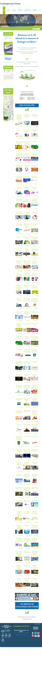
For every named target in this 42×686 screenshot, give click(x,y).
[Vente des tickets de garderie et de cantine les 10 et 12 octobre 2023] (8, 48)
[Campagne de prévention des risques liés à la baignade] (34, 545)
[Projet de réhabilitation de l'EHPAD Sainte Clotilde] (19, 330)
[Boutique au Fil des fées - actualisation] (19, 379)
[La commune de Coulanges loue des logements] (26, 123)
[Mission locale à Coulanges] (34, 192)
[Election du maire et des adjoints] (26, 379)
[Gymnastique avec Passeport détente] (19, 170)
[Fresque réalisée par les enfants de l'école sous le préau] (34, 532)
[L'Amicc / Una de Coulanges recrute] (19, 230)
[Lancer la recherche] (41, 29)
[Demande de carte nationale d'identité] (26, 559)
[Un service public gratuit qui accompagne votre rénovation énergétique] (19, 519)
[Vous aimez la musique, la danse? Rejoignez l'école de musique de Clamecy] (34, 392)
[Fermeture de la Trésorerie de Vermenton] (19, 468)
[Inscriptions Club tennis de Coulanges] (34, 317)
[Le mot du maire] (19, 355)
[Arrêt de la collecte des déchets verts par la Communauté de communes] (19, 443)
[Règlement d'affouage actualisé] (19, 343)
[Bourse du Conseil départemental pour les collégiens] (26, 481)
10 (4, 76)
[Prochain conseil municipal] (26, 170)
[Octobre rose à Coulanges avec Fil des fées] (26, 159)
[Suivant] (12, 47)
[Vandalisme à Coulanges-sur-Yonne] (19, 305)
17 (4, 77)
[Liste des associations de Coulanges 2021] (34, 267)
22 (11, 77)
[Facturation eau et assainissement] (19, 481)
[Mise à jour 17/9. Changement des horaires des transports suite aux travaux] (34, 418)
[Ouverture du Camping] (34, 379)
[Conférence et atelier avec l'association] (26, 267)
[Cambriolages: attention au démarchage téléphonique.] (19, 532)
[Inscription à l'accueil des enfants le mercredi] (26, 192)
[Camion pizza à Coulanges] (19, 585)
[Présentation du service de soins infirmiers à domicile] (34, 519)
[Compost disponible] (26, 430)
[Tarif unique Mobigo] (26, 443)
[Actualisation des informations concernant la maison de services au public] (19, 545)
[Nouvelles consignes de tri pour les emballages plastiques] (26, 585)
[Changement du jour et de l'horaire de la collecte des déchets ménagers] (26, 392)
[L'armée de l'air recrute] (19, 430)
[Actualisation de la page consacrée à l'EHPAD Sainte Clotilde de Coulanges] (19, 559)
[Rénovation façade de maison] (34, 135)
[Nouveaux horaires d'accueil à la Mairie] (26, 368)
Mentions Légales (37, 621)
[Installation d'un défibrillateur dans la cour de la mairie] (26, 279)
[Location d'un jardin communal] (34, 230)
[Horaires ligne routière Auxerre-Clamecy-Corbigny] (26, 519)
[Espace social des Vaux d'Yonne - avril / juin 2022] (34, 254)
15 (11, 76)
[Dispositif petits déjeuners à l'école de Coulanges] (34, 279)
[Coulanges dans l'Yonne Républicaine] (19, 217)
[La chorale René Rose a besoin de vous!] (19, 180)
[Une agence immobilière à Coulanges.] (26, 343)
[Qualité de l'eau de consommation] (19, 317)
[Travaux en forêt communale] (34, 585)
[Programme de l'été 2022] (19, 242)
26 (7, 78)
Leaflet (4, 120)
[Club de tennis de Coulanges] (34, 170)
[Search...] (12, 111)
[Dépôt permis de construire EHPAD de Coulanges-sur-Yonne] (26, 230)
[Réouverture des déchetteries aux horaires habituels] (26, 355)
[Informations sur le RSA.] (26, 572)
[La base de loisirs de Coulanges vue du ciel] (26, 292)
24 (4, 78)
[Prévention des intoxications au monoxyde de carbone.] (19, 572)
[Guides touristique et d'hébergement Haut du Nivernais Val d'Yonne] (19, 368)
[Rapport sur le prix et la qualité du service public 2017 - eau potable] (26, 456)
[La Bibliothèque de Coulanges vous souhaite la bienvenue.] (34, 481)
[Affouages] (34, 147)
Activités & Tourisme (35, 10)
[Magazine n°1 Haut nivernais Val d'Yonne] (34, 494)
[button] (12, 96)
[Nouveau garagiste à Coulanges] (34, 468)
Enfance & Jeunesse (20, 10)
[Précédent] (4, 47)
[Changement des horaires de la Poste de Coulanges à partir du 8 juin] (34, 305)
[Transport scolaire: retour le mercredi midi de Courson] (34, 292)
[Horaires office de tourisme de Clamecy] (26, 504)
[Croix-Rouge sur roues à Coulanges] (34, 217)
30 (12, 78)
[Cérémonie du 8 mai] (26, 180)
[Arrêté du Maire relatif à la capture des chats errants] (26, 468)
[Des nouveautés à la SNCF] (34, 330)
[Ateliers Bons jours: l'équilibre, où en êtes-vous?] (19, 267)
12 (7, 76)
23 (12, 77)
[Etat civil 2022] (19, 135)
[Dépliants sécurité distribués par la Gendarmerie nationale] (34, 559)
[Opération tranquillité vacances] (19, 192)
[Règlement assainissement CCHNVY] (34, 404)
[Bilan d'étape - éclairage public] (34, 159)
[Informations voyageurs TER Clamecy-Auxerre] (19, 456)
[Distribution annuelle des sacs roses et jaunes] (19, 147)
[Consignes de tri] (34, 368)
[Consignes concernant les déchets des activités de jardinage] (34, 572)
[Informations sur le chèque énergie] (34, 504)
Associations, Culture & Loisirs (27, 10)
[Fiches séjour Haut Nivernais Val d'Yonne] (34, 430)
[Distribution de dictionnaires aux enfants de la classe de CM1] (19, 292)
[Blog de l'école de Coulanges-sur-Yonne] (26, 404)
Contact (39, 10)
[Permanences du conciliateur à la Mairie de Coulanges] (19, 279)
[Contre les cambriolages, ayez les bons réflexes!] (26, 205)
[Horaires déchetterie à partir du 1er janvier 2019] (34, 456)
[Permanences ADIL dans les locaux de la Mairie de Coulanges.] (26, 305)
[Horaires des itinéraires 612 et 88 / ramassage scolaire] (19, 418)
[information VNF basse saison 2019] (19, 404)
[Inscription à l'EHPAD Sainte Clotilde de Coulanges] (26, 317)
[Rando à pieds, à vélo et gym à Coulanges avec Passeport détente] (34, 343)
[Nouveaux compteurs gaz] (26, 330)
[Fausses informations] (34, 443)
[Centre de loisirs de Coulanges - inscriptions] (26, 147)
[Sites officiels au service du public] (34, 180)
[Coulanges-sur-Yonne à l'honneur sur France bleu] (34, 355)
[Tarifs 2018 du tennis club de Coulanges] (19, 494)
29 (11, 78)
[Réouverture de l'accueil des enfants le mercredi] (19, 392)
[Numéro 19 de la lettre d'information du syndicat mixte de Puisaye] (26, 545)
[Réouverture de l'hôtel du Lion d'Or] (19, 504)
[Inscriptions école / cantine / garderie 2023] (34, 123)
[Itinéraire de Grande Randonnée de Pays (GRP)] (26, 494)
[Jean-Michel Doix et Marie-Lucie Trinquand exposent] (26, 217)
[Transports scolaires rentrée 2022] (19, 254)
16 (12, 76)
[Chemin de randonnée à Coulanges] (26, 254)
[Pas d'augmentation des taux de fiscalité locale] (34, 242)
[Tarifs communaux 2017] (26, 532)
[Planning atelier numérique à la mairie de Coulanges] (19, 159)
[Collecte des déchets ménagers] (26, 242)
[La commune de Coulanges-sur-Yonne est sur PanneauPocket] (34, 205)
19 (7, 77)
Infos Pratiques (14, 10)
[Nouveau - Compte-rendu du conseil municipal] (26, 135)
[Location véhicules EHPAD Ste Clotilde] (26, 418)
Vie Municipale (8, 10)
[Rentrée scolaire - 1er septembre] (19, 205)
